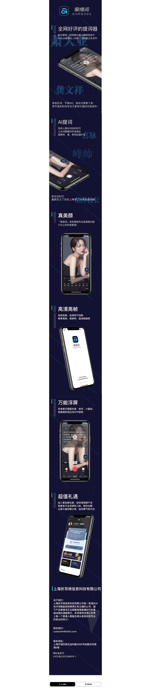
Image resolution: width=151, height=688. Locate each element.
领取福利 (89, 684)
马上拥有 (63, 684)
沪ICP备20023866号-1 (64, 656)
